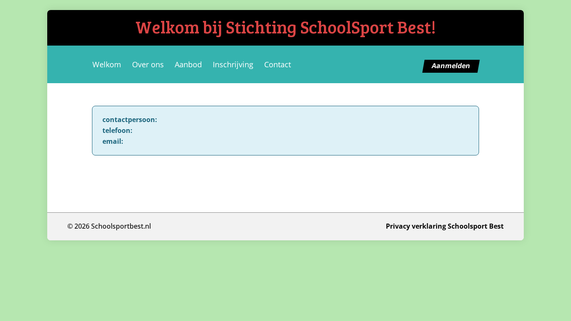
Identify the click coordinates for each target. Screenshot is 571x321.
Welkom (106, 64)
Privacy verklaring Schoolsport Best (445, 226)
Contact (277, 64)
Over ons (148, 64)
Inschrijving (233, 64)
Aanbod (188, 64)
